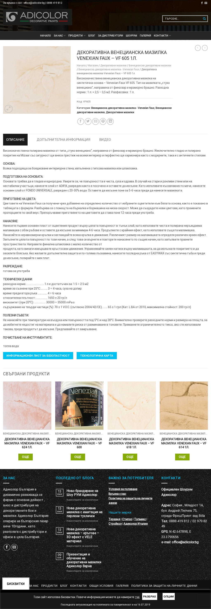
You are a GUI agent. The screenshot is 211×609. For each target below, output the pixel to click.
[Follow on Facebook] (202, 3)
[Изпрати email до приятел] (95, 121)
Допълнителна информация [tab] (63, 139)
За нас (58, 35)
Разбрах (149, 596)
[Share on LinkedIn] (110, 121)
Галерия (145, 35)
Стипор (127, 519)
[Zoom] (9, 109)
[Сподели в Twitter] (88, 121)
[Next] (208, 425)
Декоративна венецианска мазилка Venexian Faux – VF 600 (79, 443)
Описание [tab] (15, 139)
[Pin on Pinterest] (103, 121)
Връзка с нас (117, 493)
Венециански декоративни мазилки (150, 65)
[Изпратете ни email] (206, 3)
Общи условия (101, 586)
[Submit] (204, 18)
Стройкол (115, 523)
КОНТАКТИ (161, 35)
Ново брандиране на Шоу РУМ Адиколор (82, 493)
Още (25, 457)
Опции (169, 596)
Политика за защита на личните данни (164, 586)
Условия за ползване (123, 489)
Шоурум (131, 35)
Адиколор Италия (136, 523)
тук (137, 597)
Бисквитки (16, 584)
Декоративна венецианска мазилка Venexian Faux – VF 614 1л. (183, 443)
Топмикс (140, 519)
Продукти (49, 586)
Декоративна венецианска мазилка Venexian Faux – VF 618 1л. (131, 443)
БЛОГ (91, 35)
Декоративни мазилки (113, 65)
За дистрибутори (110, 35)
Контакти (78, 586)
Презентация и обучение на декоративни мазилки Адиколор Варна (84, 560)
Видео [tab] (105, 139)
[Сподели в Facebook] (80, 121)
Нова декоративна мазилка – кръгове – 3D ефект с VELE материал (83, 535)
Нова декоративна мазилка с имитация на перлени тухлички (84, 512)
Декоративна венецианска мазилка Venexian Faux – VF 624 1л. (27, 443)
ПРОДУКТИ (75, 35)
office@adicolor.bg (185, 542)
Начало (45, 35)
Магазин (93, 65)
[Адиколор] (37, 17)
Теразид (114, 519)
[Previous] (3, 425)
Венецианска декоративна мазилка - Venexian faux (109, 69)
